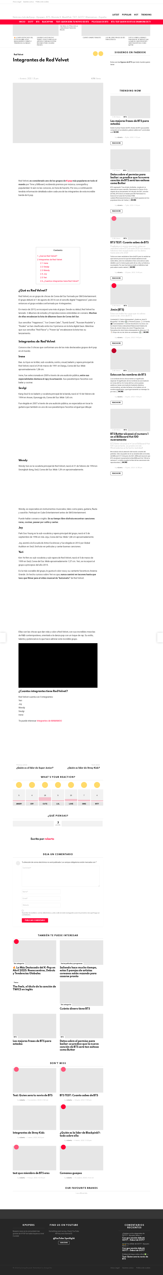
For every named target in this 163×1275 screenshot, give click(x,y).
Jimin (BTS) (117, 310)
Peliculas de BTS (100, 22)
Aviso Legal (17, 2)
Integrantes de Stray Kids (28, 1133)
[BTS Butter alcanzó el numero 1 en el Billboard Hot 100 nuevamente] (130, 420)
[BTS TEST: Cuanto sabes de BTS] (81, 1080)
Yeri (43, 277)
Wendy (45, 270)
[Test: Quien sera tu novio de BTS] (34, 1080)
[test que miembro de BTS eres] (34, 1158)
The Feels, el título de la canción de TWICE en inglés (69, 28)
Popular (126, 15)
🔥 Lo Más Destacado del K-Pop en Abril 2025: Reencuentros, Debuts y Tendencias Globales (34, 970)
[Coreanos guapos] (81, 1158)
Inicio (22, 22)
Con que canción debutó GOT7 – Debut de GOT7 (133, 1239)
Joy (43, 274)
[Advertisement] (56, 70)
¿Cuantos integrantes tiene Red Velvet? (59, 281)
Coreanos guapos (71, 1173)
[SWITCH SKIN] (156, 22)
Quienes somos (28, 2)
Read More (116, 143)
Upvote (33, 824)
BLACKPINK (47, 22)
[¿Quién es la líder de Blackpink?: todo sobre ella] (81, 1118)
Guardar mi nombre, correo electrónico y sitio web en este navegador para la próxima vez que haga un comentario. (61, 914)
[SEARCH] (161, 22)
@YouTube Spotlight (64, 1238)
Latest (115, 15)
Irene (44, 263)
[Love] (100, 53)
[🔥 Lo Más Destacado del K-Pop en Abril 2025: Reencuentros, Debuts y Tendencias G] (24, 30)
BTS (37, 22)
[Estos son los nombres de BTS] (130, 360)
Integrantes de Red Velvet (49, 259)
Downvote (82, 824)
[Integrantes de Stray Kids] (34, 1118)
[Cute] (95, 53)
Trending (146, 15)
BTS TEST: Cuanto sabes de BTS (79, 1095)
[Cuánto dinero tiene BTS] (93, 30)
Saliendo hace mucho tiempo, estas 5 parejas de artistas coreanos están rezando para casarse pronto (46, 41)
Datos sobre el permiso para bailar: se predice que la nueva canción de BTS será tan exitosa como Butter (139, 41)
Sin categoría (19, 963)
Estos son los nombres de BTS (128, 374)
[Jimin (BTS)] (130, 295)
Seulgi (44, 267)
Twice (16, 982)
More (116, 132)
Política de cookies (42, 2)
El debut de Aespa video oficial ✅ (134, 1254)
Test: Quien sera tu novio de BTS (72, 22)
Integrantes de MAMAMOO (49, 720)
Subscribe (64, 1242)
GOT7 (30, 22)
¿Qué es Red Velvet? (47, 256)
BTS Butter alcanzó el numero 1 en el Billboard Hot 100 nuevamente (129, 437)
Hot (136, 15)
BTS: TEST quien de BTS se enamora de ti (131, 22)
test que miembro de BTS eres (31, 1173)
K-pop (69, 181)
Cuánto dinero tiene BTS (92, 37)
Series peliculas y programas (71, 963)
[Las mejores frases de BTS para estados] (115, 30)
